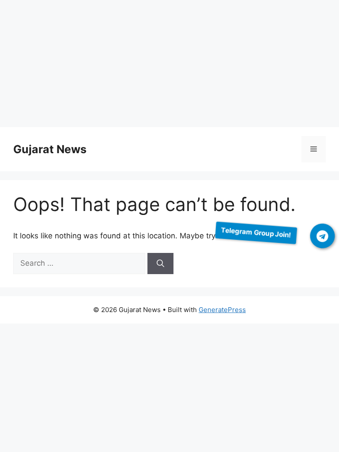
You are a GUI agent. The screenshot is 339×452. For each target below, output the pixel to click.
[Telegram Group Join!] (322, 235)
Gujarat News (50, 149)
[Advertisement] (169, 65)
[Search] (160, 263)
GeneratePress (222, 309)
